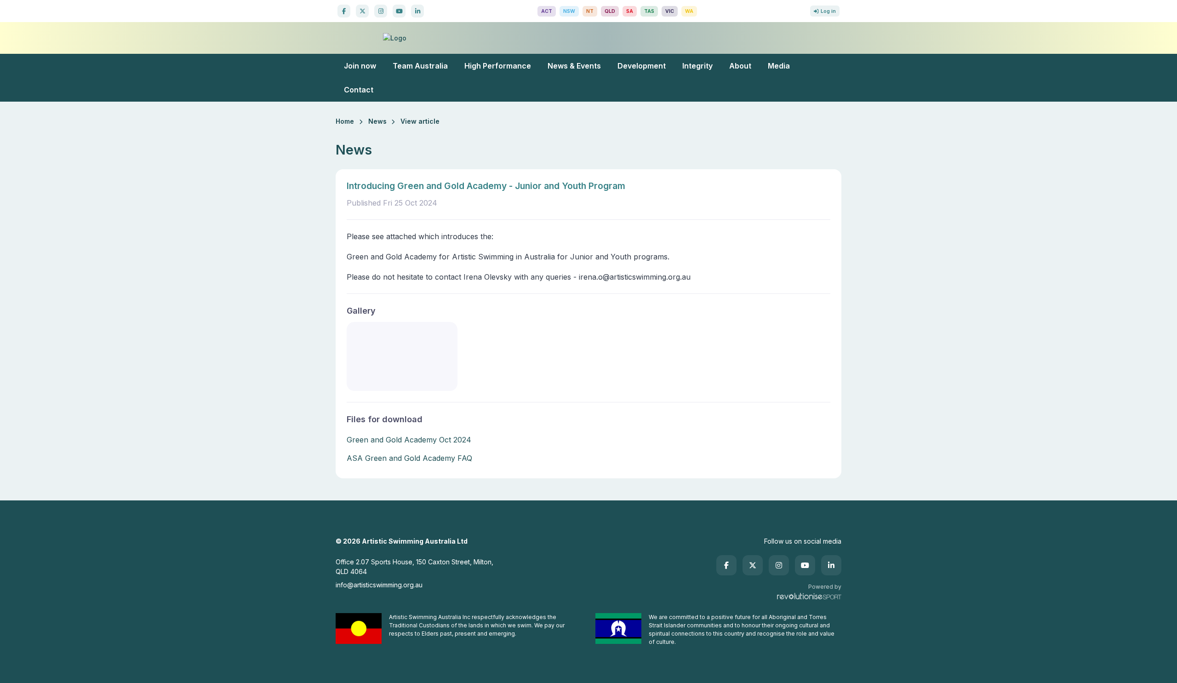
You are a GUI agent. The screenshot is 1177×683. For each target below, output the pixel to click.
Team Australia (420, 65)
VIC (669, 11)
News (377, 121)
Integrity (697, 65)
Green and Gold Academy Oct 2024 (409, 439)
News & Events (574, 65)
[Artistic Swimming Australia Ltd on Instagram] (380, 11)
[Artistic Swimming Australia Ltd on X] (362, 11)
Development (641, 65)
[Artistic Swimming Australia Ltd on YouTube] (399, 11)
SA (629, 11)
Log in (828, 11)
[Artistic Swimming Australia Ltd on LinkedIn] (417, 11)
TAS (649, 11)
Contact (358, 89)
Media (779, 65)
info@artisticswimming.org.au (379, 585)
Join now (360, 65)
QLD (610, 11)
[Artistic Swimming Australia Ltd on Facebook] (343, 11)
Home (345, 121)
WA (689, 11)
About (740, 65)
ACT (546, 11)
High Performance (497, 65)
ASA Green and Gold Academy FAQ (409, 458)
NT (590, 11)
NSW (569, 11)
